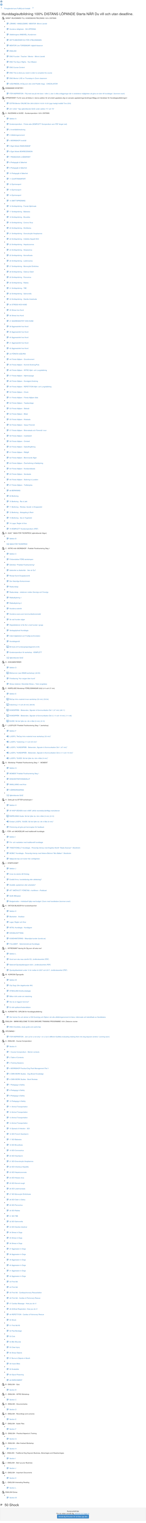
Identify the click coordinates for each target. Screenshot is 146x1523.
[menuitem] (1, 5)
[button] (1, 2)
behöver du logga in (82, 1513)
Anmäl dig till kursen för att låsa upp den (73, 1516)
